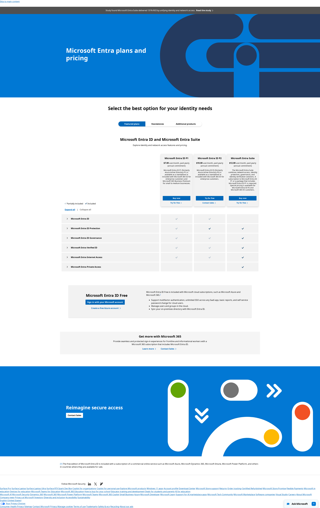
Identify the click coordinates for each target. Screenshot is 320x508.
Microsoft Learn (167, 494)
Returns (223, 488)
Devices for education (20, 491)
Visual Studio (282, 494)
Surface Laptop (19, 488)
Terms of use (80, 506)
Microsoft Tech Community (220, 494)
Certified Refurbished (252, 488)
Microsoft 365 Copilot (109, 494)
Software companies (265, 494)
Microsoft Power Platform (69, 494)
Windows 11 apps (155, 488)
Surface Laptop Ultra (36, 488)
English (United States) (10, 500)
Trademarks (92, 506)
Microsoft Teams (90, 494)
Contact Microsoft (41, 506)
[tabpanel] (160, 244)
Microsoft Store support (207, 488)
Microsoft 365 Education (72, 491)
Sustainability (84, 497)
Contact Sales (167, 348)
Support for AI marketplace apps (191, 494)
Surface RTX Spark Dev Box (59, 488)
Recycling (114, 506)
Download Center (187, 488)
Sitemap (28, 506)
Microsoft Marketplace (244, 494)
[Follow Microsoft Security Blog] (102, 484)
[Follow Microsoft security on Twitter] (96, 484)
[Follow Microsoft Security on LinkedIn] (90, 484)
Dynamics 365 (36, 494)
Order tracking (234, 488)
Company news (7, 497)
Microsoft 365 (50, 494)
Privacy (54, 506)
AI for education (182, 491)
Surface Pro (5, 488)
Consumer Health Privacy (12, 506)
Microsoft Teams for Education (45, 491)
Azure (137, 494)
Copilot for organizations (84, 488)
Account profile (171, 488)
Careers (292, 494)
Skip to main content (10, 1)
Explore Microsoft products (133, 488)
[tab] (131, 123)
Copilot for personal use (108, 488)
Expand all (70, 209)
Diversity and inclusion (54, 497)
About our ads (126, 506)
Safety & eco (104, 506)
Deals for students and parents (160, 491)
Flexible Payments (294, 488)
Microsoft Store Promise (274, 488)
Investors (38, 497)
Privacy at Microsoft (24, 497)
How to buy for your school (97, 491)
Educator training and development (128, 491)
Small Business (127, 494)
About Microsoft (304, 494)
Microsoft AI (6, 494)
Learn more (148, 348)
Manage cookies (65, 506)
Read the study (203, 10)
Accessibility (71, 497)
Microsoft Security (21, 494)
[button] (301, 504)
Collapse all (85, 209)
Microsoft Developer (150, 494)
